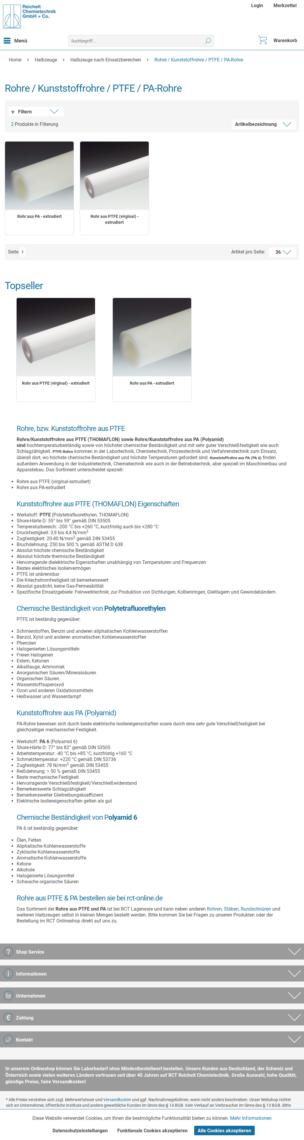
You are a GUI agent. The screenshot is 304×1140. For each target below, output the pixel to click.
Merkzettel (285, 5)
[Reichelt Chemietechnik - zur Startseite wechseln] (29, 16)
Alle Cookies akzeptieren (224, 1130)
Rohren (214, 909)
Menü (20, 41)
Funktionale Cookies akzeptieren (152, 1130)
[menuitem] (258, 5)
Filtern (24, 112)
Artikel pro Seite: (248, 252)
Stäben (231, 909)
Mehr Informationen (251, 1118)
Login (257, 5)
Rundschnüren (256, 909)
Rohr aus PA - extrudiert (39, 216)
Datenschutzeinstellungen (80, 1130)
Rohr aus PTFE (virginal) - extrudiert (115, 219)
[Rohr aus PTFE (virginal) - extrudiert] (114, 176)
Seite (13, 252)
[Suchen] (208, 41)
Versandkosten (117, 1099)
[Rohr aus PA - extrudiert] (39, 176)
